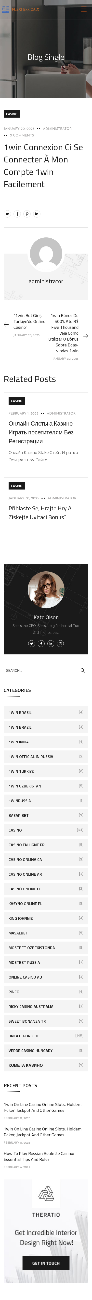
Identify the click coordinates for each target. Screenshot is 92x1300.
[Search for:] (46, 670)
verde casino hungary (31, 1051)
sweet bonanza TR (27, 1021)
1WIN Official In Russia (31, 757)
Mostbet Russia (24, 962)
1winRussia (20, 801)
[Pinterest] (27, 214)
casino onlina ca (25, 859)
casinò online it (24, 889)
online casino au (25, 977)
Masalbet (18, 933)
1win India (19, 742)
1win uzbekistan (25, 786)
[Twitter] (7, 214)
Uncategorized (23, 1036)
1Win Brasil (20, 712)
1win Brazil (20, 727)
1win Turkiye (21, 771)
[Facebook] (17, 214)
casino (12, 113)
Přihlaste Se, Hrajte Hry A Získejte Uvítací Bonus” (40, 512)
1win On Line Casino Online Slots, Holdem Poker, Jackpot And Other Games (42, 1107)
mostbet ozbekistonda (32, 948)
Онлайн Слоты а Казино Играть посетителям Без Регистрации (41, 432)
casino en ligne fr (27, 845)
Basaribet (19, 815)
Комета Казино (26, 1065)
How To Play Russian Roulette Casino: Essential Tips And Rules (39, 1156)
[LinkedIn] (36, 214)
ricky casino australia (31, 1006)
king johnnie (21, 918)
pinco (14, 992)
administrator (57, 129)
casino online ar (25, 874)
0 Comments (22, 135)
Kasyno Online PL (25, 904)
